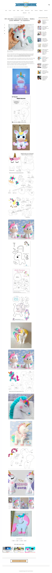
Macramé (36, 10)
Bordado (22, 10)
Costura (14, 10)
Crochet (10, 10)
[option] (8, 550)
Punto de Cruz (27, 10)
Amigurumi (40, 10)
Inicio (6, 10)
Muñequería (24, 12)
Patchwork (45, 10)
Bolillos (18, 10)
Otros (29, 12)
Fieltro (32, 10)
